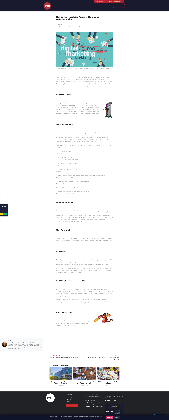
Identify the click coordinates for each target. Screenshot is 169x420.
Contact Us (69, 399)
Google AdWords (81, 26)
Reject (116, 417)
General (73, 26)
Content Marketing (65, 26)
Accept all (109, 417)
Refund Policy (70, 396)
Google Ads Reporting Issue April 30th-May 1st (61, 382)
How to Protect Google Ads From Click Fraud (93, 406)
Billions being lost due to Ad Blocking (108, 382)
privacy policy (85, 417)
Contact (103, 1)
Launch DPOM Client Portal (72, 405)
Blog (99, 1)
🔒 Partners (109, 1)
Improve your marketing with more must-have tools (84, 382)
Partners (68, 401)
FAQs (97, 1)
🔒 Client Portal (117, 1)
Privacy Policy (70, 397)
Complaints (69, 394)
